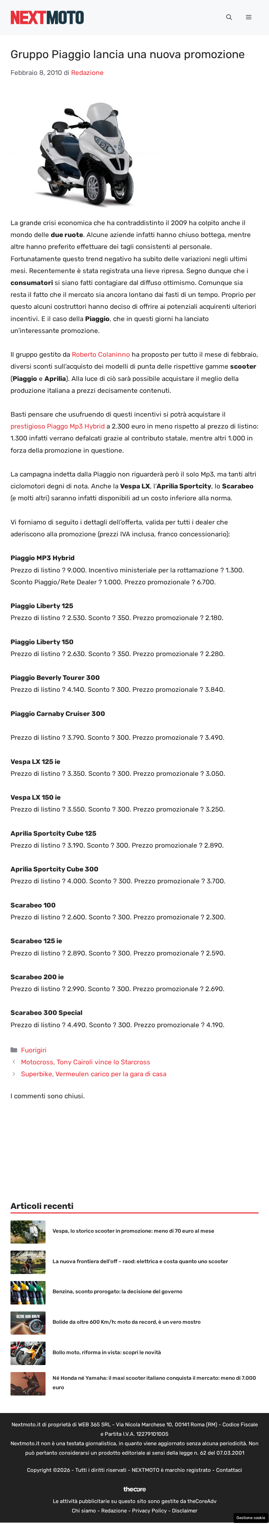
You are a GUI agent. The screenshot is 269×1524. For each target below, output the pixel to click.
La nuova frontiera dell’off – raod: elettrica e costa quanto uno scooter (140, 1261)
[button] (229, 17)
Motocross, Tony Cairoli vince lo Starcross (85, 1062)
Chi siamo (84, 1511)
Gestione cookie (250, 1518)
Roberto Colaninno (101, 354)
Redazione (114, 1511)
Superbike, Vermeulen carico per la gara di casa (93, 1074)
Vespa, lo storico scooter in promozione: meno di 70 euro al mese (133, 1231)
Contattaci (229, 1470)
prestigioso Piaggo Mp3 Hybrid (58, 426)
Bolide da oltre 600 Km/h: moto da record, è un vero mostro (127, 1322)
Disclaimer (185, 1511)
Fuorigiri (34, 1050)
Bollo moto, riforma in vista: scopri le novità (107, 1352)
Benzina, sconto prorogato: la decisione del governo (117, 1291)
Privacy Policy (149, 1511)
